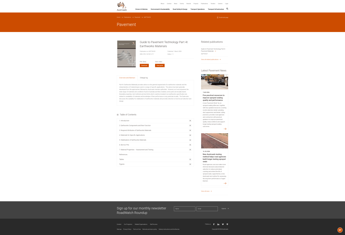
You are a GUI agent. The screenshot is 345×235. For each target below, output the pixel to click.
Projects (196, 3)
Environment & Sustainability (160, 9)
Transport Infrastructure (216, 9)
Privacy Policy (127, 229)
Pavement (137, 17)
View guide (160, 65)
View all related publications (209, 59)
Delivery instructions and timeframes (169, 229)
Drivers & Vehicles (141, 9)
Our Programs (128, 224)
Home (118, 17)
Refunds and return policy (149, 229)
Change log (144, 78)
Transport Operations (198, 9)
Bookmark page (223, 17)
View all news (205, 191)
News (175, 3)
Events (182, 3)
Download (144, 65)
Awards (189, 3)
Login (226, 3)
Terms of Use (137, 229)
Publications (204, 3)
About (162, 3)
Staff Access (153, 224)
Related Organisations (141, 224)
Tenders (213, 3)
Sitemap (119, 229)
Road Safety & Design (180, 9)
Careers (220, 3)
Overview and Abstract (127, 78)
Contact (169, 3)
